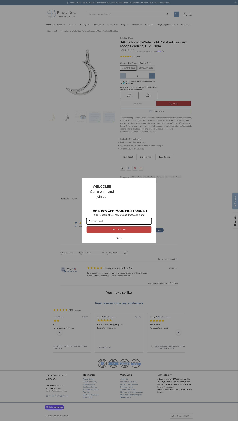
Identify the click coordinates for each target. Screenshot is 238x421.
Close (119, 238)
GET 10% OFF (119, 229)
